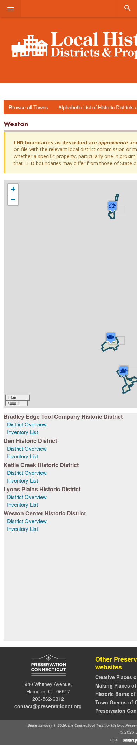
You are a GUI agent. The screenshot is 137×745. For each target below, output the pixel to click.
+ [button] (13, 189)
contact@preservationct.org (48, 706)
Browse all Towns (28, 107)
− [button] (13, 199)
